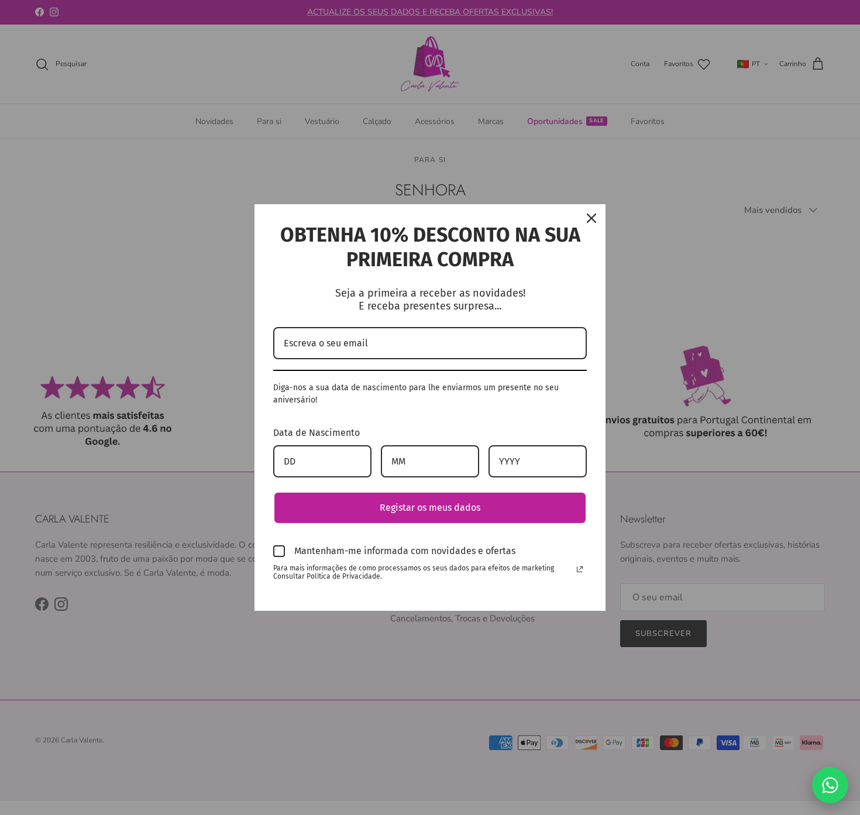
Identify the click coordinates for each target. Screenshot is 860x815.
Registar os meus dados (430, 507)
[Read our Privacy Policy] (580, 569)
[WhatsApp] (830, 785)
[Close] (591, 218)
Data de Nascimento (316, 432)
